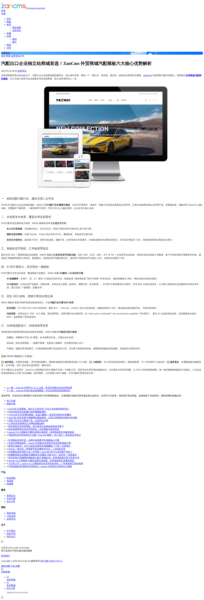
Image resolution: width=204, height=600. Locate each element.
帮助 (9, 45)
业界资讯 (15, 56)
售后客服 (11, 585)
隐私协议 (11, 536)
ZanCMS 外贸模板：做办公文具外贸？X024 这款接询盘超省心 (38, 409)
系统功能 (11, 513)
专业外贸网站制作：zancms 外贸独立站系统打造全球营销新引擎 (39, 443)
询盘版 (10, 481)
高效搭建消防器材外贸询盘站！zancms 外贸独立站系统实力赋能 (40, 466)
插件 (14, 42)
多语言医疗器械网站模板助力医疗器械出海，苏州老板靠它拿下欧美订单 (43, 457)
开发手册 (11, 498)
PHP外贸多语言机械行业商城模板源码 (27, 412)
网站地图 (5, 566)
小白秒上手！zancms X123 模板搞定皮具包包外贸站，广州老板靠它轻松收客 (45, 463)
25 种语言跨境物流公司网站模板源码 (26, 423)
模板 (9, 22)
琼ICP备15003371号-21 (51, 561)
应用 (9, 36)
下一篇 (38, 390)
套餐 (9, 33)
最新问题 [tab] (11, 404)
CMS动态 (11, 516)
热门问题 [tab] (11, 401)
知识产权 (11, 533)
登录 (3, 11)
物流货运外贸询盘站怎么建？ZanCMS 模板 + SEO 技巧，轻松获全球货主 (45, 435)
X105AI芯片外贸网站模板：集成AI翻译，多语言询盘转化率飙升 (39, 414)
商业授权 (16, 27)
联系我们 (5, 556)
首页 (9, 19)
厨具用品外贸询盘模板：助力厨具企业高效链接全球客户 (36, 426)
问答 (9, 48)
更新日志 (11, 495)
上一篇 (39, 387)
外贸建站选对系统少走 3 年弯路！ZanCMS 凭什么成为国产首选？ (40, 452)
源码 (14, 39)
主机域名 (16, 30)
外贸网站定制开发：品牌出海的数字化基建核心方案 (33, 440)
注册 (3, 13)
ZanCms (147, 75)
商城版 (10, 484)
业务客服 (11, 580)
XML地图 (15, 566)
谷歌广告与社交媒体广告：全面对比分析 (28, 420)
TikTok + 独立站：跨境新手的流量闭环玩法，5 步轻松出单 (36, 449)
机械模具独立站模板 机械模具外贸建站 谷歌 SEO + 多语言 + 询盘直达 (42, 455)
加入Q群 (11, 501)
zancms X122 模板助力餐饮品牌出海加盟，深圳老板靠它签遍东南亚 (41, 432)
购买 (9, 24)
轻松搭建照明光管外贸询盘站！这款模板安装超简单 (33, 429)
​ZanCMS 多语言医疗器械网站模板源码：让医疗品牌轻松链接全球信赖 (42, 417)
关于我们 (11, 531)
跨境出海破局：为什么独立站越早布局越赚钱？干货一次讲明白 (39, 446)
